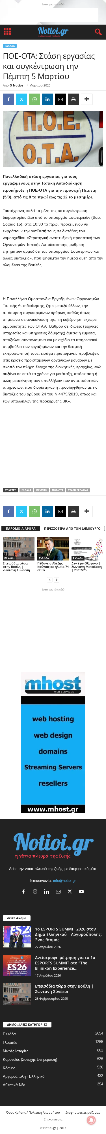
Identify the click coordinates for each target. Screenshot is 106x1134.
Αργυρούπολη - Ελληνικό (23, 1076)
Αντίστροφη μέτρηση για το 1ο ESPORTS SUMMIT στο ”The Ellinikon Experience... (65, 963)
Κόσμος (9, 1068)
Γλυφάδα (10, 1042)
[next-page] (56, 580)
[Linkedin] (47, 99)
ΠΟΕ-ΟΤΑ (57, 490)
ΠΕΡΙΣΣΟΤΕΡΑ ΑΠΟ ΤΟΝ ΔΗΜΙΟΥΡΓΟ (72, 528)
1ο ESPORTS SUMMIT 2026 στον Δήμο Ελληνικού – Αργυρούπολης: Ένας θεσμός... (68, 934)
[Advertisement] (53, 15)
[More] (87, 99)
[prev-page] (50, 580)
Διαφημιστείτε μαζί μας (83, 1112)
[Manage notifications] (91, 1120)
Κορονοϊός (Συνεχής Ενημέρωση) (30, 1059)
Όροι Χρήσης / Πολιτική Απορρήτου (33, 1112)
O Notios (16, 85)
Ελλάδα (10, 46)
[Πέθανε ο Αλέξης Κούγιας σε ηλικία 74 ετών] (53, 548)
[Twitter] (21, 99)
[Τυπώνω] (73, 99)
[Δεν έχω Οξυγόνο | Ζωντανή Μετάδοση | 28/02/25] (87, 548)
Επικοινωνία (53, 1119)
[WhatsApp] (34, 99)
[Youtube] (82, 892)
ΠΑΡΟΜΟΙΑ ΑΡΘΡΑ (21, 528)
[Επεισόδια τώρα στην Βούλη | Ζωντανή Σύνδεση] (18, 548)
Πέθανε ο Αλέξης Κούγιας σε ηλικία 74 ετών (53, 566)
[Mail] (59, 892)
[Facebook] (8, 99)
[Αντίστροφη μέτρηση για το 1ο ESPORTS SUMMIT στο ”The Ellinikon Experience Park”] (17, 965)
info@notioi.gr (64, 880)
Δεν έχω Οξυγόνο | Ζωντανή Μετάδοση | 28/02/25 (87, 566)
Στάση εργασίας (78, 490)
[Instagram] (36, 892)
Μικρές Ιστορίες (15, 1051)
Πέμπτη (41, 490)
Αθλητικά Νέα (14, 1085)
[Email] (60, 99)
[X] (71, 892)
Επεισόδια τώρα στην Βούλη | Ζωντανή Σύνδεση (16, 566)
